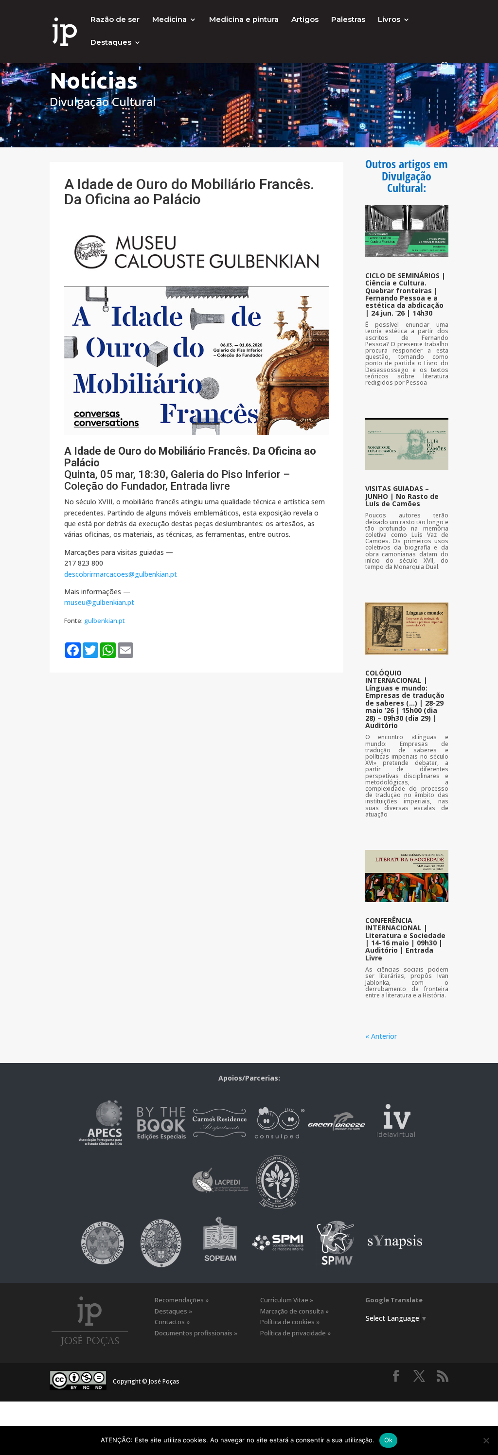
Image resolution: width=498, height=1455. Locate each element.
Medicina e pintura (244, 20)
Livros (389, 20)
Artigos (305, 20)
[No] (486, 1440)
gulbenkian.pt (104, 620)
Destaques (110, 43)
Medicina (169, 20)
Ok (388, 1440)
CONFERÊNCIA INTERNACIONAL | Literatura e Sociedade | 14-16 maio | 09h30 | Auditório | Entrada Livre (405, 939)
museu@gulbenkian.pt (99, 602)
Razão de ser (115, 20)
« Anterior (381, 1036)
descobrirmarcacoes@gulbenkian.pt (120, 574)
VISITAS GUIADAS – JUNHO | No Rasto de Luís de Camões (402, 496)
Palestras (348, 20)
